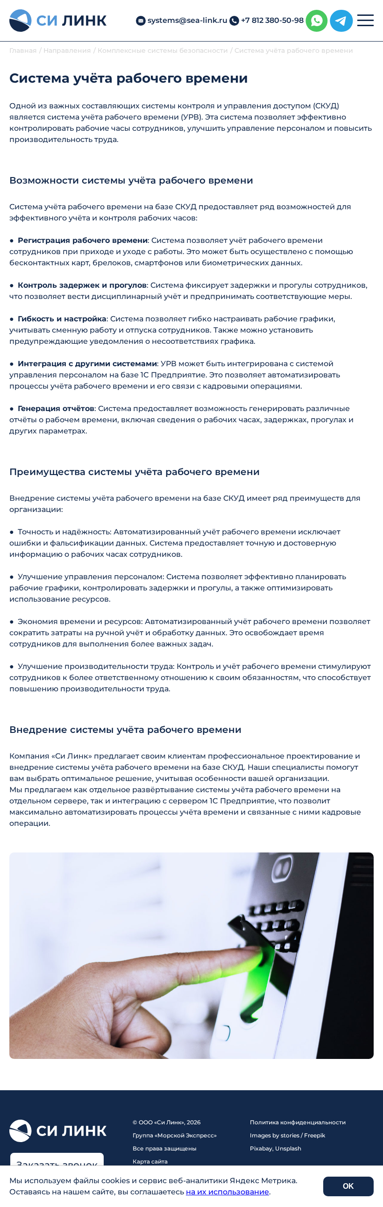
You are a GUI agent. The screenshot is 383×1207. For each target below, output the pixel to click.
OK (348, 1186)
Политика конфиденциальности (298, 1122)
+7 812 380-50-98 (272, 20)
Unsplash (288, 1148)
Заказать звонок (57, 1165)
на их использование (227, 1191)
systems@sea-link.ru (187, 20)
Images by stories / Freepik (287, 1135)
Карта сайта (150, 1161)
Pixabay (261, 1148)
